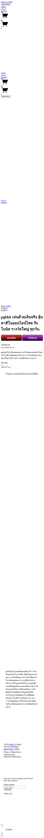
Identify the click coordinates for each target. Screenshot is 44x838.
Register (4, 11)
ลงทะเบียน (11, 338)
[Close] (2, 825)
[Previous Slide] (2, 833)
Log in (3, 9)
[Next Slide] (2, 836)
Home (3, 306)
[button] (22, 367)
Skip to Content (7, 2)
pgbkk (3, 7)
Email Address (9, 785)
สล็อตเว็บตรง (9, 749)
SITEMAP (14, 747)
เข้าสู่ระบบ (32, 338)
